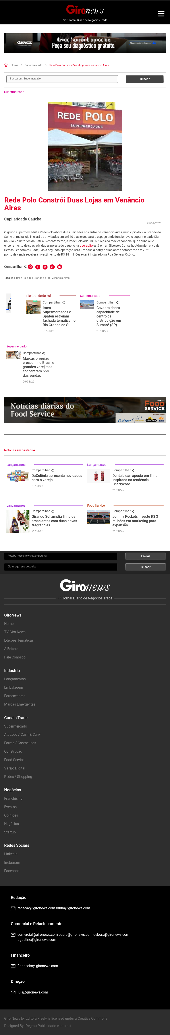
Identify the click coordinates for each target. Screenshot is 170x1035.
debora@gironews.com (111, 934)
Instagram (12, 862)
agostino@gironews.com (36, 940)
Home (14, 65)
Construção (13, 751)
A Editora (11, 649)
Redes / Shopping (18, 777)
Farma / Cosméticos (20, 743)
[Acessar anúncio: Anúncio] (85, 43)
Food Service (96, 505)
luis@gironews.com (32, 992)
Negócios (11, 824)
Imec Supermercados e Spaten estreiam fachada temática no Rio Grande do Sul (59, 316)
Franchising (13, 798)
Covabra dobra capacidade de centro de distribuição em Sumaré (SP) (109, 316)
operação (86, 245)
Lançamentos (15, 464)
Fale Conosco (14, 657)
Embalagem (13, 687)
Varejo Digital (14, 768)
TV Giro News (14, 632)
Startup (10, 832)
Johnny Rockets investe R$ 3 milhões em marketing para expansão (135, 520)
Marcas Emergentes (19, 704)
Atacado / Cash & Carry (22, 734)
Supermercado (33, 65)
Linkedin (10, 854)
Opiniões (11, 815)
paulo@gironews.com (76, 934)
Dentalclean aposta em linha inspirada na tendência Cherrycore (135, 480)
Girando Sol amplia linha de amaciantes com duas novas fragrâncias (54, 520)
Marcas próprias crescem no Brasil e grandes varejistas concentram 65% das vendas (38, 367)
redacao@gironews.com (36, 908)
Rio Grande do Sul (39, 278)
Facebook (11, 871)
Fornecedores (14, 696)
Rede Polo (22, 278)
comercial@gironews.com (37, 934)
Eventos (10, 807)
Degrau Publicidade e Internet (48, 1026)
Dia (13, 278)
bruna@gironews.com (73, 908)
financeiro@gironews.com (37, 966)
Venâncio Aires (61, 278)
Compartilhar (52, 302)
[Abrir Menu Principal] (161, 14)
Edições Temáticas (19, 640)
